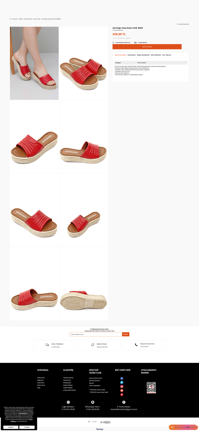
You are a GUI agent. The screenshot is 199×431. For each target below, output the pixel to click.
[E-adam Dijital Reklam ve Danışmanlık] (105, 422)
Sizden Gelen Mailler (69, 390)
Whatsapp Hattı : (92, 406)
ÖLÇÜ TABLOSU (166, 55)
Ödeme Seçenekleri (143, 55)
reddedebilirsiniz (23, 413)
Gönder (125, 334)
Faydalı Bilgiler (68, 388)
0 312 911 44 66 (68, 409)
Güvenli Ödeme (67, 385)
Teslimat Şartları (68, 378)
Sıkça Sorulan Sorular (95, 378)
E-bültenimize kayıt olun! (99, 329)
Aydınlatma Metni (94, 381)
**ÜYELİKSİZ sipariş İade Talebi (98, 392)
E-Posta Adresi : (124, 406)
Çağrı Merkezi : (68, 406)
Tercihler (27, 427)
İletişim (91, 383)
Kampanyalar (67, 383)
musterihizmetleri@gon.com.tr (123, 409)
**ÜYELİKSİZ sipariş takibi (97, 390)
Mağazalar (40, 380)
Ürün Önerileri (156, 55)
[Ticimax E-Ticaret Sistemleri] (99, 429)
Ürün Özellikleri (120, 55)
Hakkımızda (41, 378)
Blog (38, 388)
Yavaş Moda (40, 383)
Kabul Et (10, 427)
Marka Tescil (41, 385)
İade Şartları (67, 380)
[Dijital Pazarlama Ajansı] (93, 422)
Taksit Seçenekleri (94, 385)
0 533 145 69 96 (92, 409)
